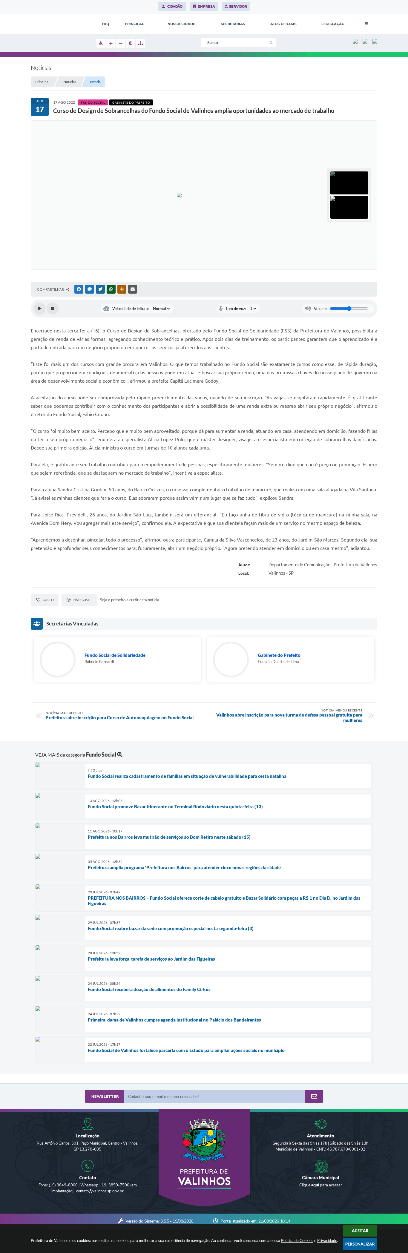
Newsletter (105, 1096)
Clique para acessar (320, 1185)
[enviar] (314, 1096)
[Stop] (53, 309)
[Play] (40, 309)
